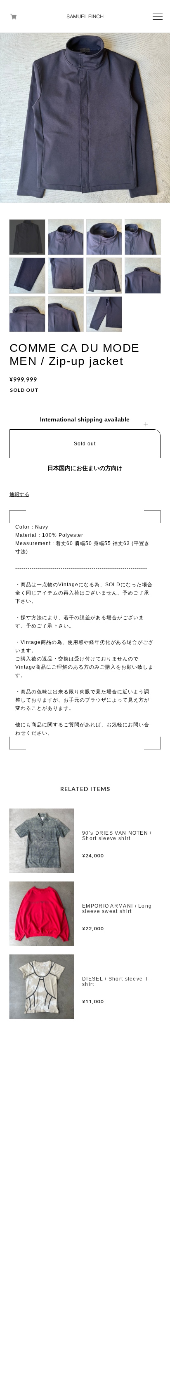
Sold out (85, 444)
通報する (19, 494)
